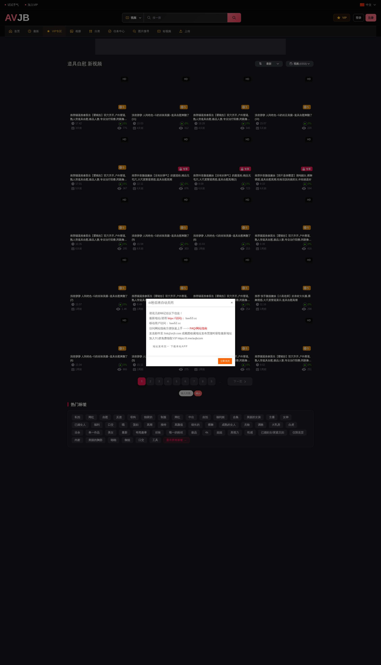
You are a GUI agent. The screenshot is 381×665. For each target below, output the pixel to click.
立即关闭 (225, 361)
